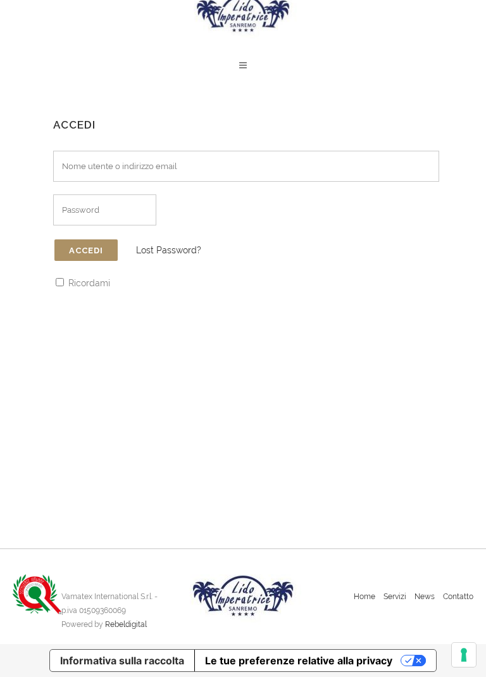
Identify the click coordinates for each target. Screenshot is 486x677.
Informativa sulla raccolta (122, 660)
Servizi (394, 596)
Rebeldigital (126, 624)
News (424, 596)
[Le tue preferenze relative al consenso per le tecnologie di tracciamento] (464, 655)
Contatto (458, 596)
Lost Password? (168, 250)
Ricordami (88, 283)
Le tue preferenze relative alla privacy (298, 660)
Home (364, 596)
